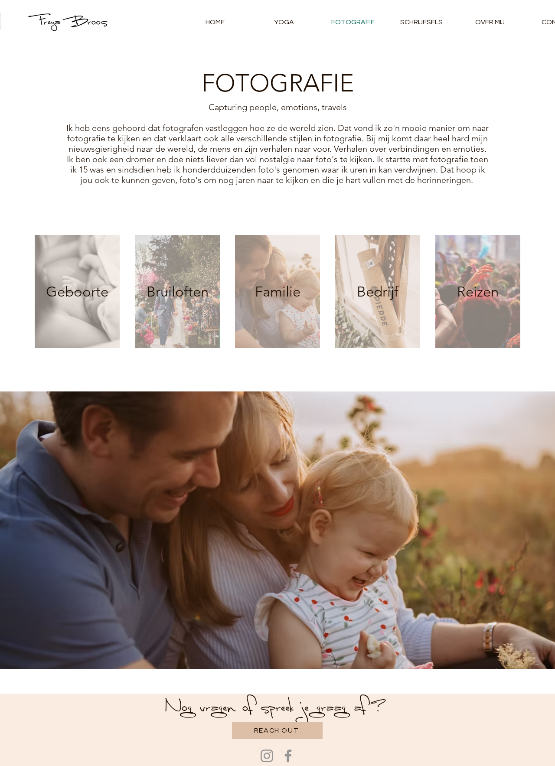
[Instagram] (266, 755)
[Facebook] (288, 755)
